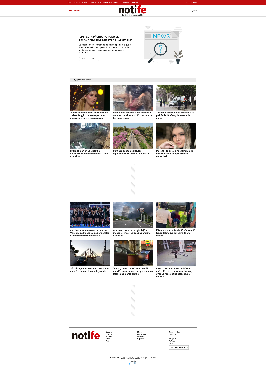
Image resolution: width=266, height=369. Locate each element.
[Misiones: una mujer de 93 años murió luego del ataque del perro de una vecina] (176, 215)
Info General (114, 2)
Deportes (134, 2)
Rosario (85, 2)
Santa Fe (77, 2)
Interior (93, 2)
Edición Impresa (191, 2)
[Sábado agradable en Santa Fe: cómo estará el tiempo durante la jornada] (90, 253)
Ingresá (194, 10)
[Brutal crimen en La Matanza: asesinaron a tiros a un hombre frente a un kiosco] (90, 136)
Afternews (125, 2)
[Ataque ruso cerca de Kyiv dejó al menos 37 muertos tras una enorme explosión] (133, 215)
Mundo (105, 2)
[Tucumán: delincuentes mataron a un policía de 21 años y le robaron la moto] (176, 98)
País (99, 2)
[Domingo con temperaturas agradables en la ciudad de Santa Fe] (133, 136)
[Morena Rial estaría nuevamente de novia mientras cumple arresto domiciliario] (176, 136)
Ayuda (144, 358)
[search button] (70, 2)
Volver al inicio (89, 59)
